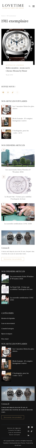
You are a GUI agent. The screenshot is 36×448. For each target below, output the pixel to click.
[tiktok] (12, 92)
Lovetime (17, 440)
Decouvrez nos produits (13, 259)
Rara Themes (21, 443)
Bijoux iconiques (6, 334)
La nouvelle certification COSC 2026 (18, 224)
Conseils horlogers (7, 328)
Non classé (5, 339)
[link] (17, 92)
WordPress (18, 445)
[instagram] (8, 92)
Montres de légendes (15, 65)
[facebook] (3, 92)
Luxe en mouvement (8, 323)
